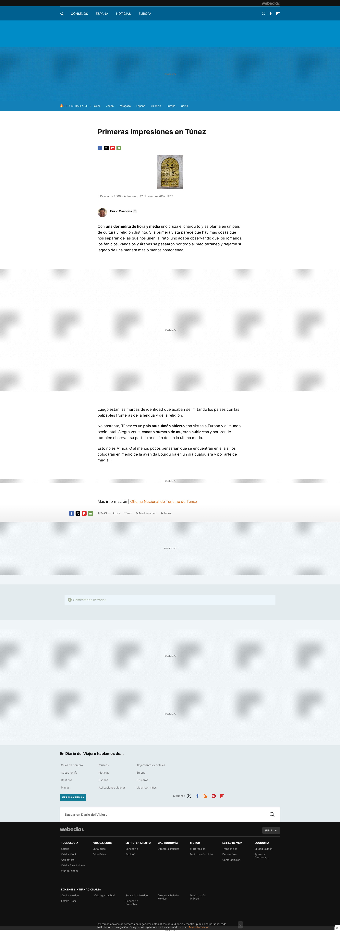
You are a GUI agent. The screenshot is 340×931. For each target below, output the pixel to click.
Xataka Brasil (68, 900)
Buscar (272, 814)
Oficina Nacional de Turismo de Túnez (163, 501)
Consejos (79, 14)
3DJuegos (99, 848)
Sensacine (132, 848)
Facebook (270, 13)
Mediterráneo (147, 513)
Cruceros (142, 780)
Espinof (130, 854)
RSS (205, 795)
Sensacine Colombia (132, 902)
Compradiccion (231, 859)
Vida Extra (99, 854)
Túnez (128, 513)
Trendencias (229, 848)
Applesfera (67, 859)
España (102, 14)
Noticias (123, 14)
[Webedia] (271, 3)
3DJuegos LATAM (104, 895)
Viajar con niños (147, 787)
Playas (65, 787)
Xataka (65, 848)
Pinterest (214, 795)
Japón (110, 105)
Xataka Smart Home (73, 865)
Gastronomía (69, 772)
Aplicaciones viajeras (112, 787)
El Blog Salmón (264, 848)
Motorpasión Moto (201, 854)
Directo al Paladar (168, 848)
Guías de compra (72, 765)
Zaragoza (125, 105)
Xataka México (70, 895)
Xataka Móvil (68, 854)
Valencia (156, 105)
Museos (104, 765)
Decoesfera (229, 854)
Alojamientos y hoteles (151, 765)
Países (97, 105)
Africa (116, 513)
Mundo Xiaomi (69, 870)
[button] (123, 211)
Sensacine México (137, 895)
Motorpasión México (198, 897)
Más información (199, 927)
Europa (145, 14)
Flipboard (277, 13)
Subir (268, 830)
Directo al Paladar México (168, 897)
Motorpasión (198, 848)
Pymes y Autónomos (262, 856)
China (184, 105)
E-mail (118, 148)
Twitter (263, 13)
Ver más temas (73, 797)
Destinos (66, 780)
